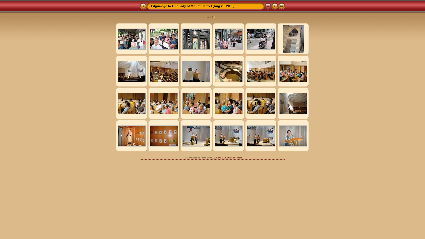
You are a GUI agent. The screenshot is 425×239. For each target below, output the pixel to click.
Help (239, 157)
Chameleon (229, 157)
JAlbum (217, 157)
